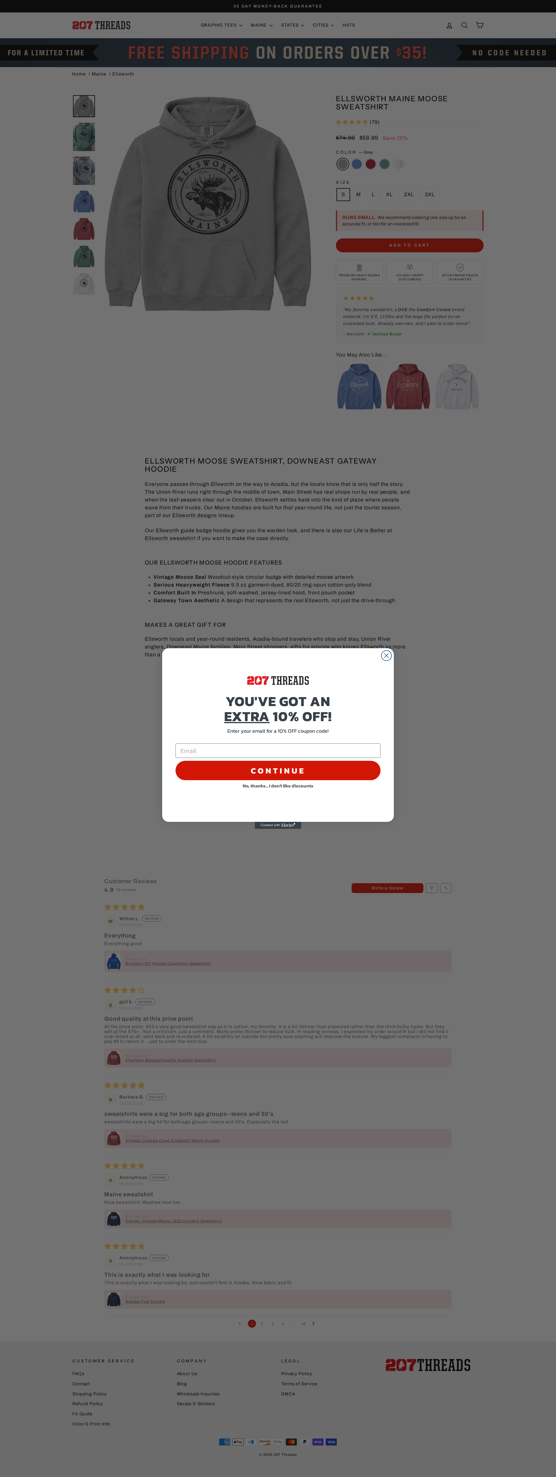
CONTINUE (278, 771)
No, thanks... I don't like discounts (278, 785)
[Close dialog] (386, 656)
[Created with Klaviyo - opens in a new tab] (278, 825)
